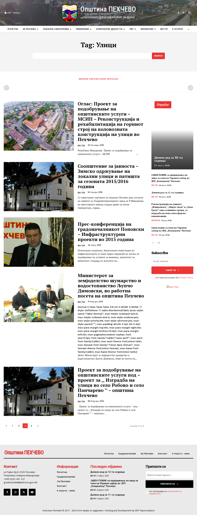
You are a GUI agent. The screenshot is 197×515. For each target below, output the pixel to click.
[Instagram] (15, 492)
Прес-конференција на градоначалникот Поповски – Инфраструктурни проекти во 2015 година (111, 231)
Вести (81, 145)
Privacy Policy (186, 277)
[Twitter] (183, 13)
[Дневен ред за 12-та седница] (172, 137)
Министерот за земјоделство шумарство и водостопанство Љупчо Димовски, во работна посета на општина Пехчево (111, 285)
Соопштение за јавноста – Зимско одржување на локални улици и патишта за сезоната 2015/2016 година (109, 176)
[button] (189, 13)
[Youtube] (32, 492)
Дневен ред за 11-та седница (167, 192)
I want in (170, 270)
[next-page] (37, 425)
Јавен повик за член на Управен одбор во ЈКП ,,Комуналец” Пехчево (171, 229)
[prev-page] (6, 88)
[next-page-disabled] (190, 88)
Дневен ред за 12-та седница (168, 159)
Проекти (155, 220)
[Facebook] (178, 13)
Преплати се (167, 484)
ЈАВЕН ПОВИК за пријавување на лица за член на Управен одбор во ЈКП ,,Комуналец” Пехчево (170, 177)
